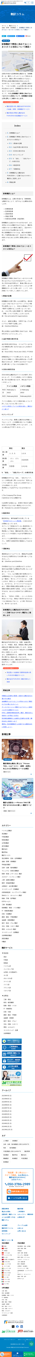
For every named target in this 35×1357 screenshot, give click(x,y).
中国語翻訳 (5, 837)
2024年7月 (5, 1108)
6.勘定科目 (16, 165)
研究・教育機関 (9, 1002)
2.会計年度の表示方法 (20, 147)
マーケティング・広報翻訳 (10, 889)
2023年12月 (6, 1129)
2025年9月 (5, 1095)
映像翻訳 (15, 1158)
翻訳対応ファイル (7, 1228)
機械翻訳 (6, 1158)
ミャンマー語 (7, 1264)
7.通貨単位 (16, 169)
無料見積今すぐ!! (17, 1191)
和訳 (4, 1148)
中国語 (6, 960)
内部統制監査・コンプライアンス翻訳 (14, 892)
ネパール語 (7, 1266)
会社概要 (5, 1225)
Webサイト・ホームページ (24, 1274)
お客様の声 (21, 1217)
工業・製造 (7, 999)
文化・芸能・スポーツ (11, 1024)
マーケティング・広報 (23, 1268)
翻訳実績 (20, 1208)
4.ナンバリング (17, 155)
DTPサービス (6, 901)
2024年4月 (5, 1117)
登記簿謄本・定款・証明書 (24, 1246)
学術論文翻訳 (6, 864)
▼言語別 (5, 953)
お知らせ (20, 1228)
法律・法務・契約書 (22, 1253)
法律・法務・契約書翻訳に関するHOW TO (16, 1144)
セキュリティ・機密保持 (25, 1214)
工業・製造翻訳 (7, 904)
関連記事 (12, 182)
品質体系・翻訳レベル (9, 1214)
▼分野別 (5, 996)
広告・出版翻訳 (7, 914)
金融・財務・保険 (22, 1248)
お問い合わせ (22, 1231)
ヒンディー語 (7, 1268)
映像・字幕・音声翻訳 (9, 898)
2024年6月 (5, 1111)
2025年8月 (5, 1099)
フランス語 (7, 987)
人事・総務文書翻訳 (8, 880)
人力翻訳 (6, 1140)
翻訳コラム (12, 25)
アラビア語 (7, 1270)
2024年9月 (5, 1102)
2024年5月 (5, 1114)
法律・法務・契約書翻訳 (10, 867)
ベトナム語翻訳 (7, 830)
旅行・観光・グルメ (10, 1021)
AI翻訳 (4, 941)
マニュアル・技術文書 (23, 1255)
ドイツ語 (6, 984)
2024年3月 (5, 1120)
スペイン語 (7, 981)
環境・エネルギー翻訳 (9, 929)
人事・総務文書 (21, 1261)
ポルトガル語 (8, 978)
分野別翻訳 (5, 1288)
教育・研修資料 (21, 1264)
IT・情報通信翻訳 (7, 911)
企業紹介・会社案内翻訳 (10, 886)
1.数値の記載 (17, 143)
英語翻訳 (5, 833)
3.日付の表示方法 (18, 151)
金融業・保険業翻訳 (8, 920)
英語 (5, 957)
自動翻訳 (15, 1140)
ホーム (4, 25)
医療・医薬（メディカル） (24, 1257)
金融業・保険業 (9, 1018)
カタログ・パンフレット (23, 1259)
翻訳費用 (27, 1151)
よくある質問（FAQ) (8, 1217)
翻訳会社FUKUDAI (15, 1347)
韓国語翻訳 (5, 840)
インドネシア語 (9, 969)
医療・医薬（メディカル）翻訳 (12, 874)
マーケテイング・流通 (11, 1030)
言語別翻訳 (5, 1243)
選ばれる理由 (6, 1211)
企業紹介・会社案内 (22, 1266)
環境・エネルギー (9, 1027)
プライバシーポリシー (9, 1339)
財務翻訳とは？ (14, 133)
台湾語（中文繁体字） (11, 972)
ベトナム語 (7, 966)
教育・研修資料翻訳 (8, 883)
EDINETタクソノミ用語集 (12, 521)
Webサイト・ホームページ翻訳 (12, 895)
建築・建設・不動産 (10, 1015)
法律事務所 (7, 1033)
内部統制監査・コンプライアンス (25, 1271)
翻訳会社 (5, 849)
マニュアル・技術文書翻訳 (10, 870)
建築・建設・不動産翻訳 (10, 917)
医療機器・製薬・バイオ (8, 1295)
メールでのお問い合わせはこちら (17, 1355)
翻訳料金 (5, 852)
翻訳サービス (6, 855)
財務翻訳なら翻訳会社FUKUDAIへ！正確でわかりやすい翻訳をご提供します (19, 175)
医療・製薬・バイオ (10, 1005)
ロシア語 (6, 1283)
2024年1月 (5, 1126)
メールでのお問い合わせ (18, 1198)
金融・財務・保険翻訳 (9, 27)
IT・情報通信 (8, 1008)
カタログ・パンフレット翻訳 (11, 877)
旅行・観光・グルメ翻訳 (10, 923)
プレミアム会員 (22, 1225)
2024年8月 (5, 1105)
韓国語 (6, 963)
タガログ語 (7, 1261)
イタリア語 (7, 990)
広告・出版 (7, 1012)
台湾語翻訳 (5, 843)
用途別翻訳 (21, 1243)
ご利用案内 (21, 1211)
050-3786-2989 (19, 1184)
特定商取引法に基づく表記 (17, 1344)
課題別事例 (5, 1208)
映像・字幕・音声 (22, 1276)
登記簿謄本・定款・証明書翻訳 (12, 858)
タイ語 (6, 975)
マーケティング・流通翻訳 (10, 932)
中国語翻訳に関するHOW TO (12, 1151)
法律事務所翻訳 (7, 935)
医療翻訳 (6, 1162)
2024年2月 (5, 1123)
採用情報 (5, 1231)
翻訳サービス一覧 (7, 1240)
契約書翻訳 (13, 1148)
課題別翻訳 (5, 938)
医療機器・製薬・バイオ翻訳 (11, 907)
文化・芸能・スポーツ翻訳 (10, 926)
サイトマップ (6, 1234)
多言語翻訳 (5, 846)
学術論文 (20, 1250)
